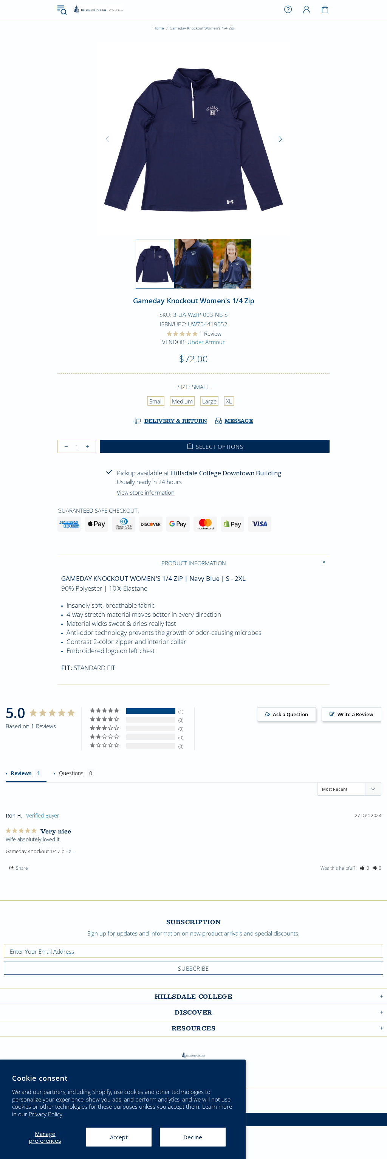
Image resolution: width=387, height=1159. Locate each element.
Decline (192, 1137)
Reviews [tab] (21, 773)
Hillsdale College (98, 10)
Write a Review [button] (355, 714)
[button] (364, 868)
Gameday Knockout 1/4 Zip (35, 851)
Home (158, 28)
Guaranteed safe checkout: (98, 510)
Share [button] (21, 868)
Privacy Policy (45, 1114)
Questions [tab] (71, 773)
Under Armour (206, 342)
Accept (119, 1137)
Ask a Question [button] (290, 714)
